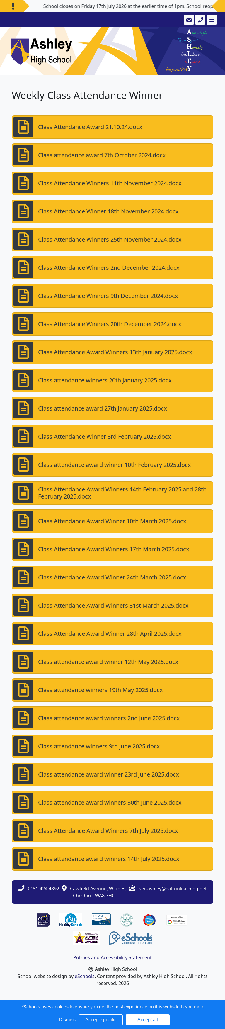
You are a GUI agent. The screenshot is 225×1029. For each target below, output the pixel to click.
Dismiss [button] (67, 1019)
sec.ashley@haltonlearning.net (173, 888)
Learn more (192, 1006)
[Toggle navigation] (211, 20)
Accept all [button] (147, 1019)
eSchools (85, 976)
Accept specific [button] (101, 1019)
